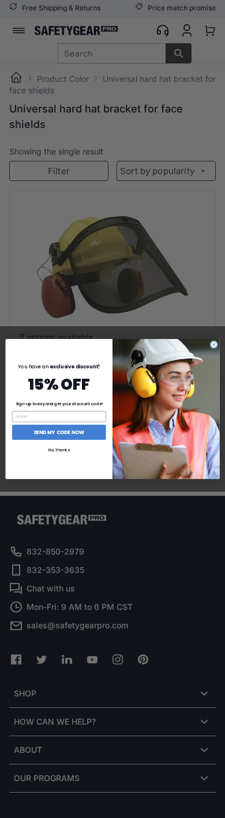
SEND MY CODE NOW (58, 432)
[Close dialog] (214, 344)
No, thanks (59, 450)
